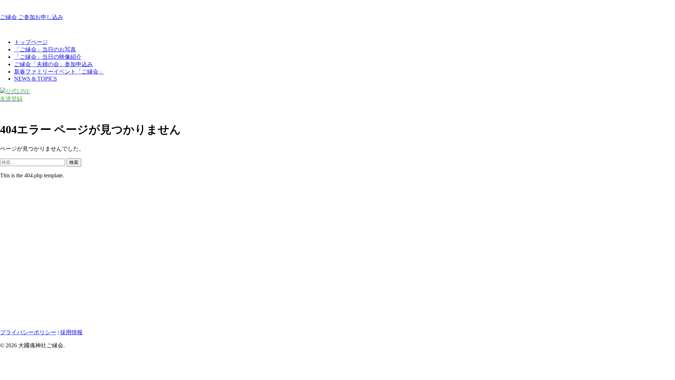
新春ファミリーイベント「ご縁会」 (59, 72)
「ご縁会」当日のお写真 (45, 49)
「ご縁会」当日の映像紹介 (48, 57)
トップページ (31, 42)
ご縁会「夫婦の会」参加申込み (53, 64)
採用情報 (71, 332)
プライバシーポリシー (28, 332)
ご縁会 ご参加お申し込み (31, 17)
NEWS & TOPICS (35, 79)
